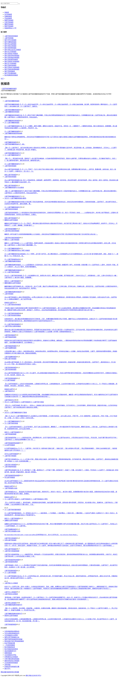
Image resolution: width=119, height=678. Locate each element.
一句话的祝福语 (9, 645)
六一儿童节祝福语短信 (11, 259)
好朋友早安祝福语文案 (11, 666)
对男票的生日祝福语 (11, 657)
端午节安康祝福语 (10, 73)
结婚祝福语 (8, 16)
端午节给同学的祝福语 (11, 55)
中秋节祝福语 (8, 22)
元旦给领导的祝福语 (11, 662)
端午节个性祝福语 (10, 63)
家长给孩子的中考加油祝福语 (14, 641)
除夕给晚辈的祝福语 (11, 75)
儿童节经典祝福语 (10, 367)
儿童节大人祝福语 (10, 592)
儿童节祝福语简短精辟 (11, 443)
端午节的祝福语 (9, 71)
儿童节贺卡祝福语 (10, 464)
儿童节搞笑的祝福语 (11, 36)
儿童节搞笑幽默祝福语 (9, 88)
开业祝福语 (8, 18)
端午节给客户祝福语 (11, 53)
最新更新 (10, 672)
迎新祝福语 (8, 653)
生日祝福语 (8, 14)
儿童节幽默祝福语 (10, 142)
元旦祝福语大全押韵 (11, 635)
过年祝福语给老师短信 (11, 631)
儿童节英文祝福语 (10, 538)
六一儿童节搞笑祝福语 (11, 313)
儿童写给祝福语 (9, 335)
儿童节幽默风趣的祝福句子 (13, 613)
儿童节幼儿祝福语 (10, 603)
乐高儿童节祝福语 (10, 549)
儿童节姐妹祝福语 (10, 346)
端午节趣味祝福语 (10, 42)
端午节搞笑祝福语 (10, 65)
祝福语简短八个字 (10, 28)
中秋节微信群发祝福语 (11, 659)
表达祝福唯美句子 (10, 651)
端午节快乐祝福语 (10, 46)
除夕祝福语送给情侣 (11, 649)
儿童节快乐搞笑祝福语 (11, 237)
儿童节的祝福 (8, 38)
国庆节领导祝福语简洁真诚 (13, 639)
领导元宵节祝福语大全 (11, 637)
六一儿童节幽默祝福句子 (12, 164)
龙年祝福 (7, 664)
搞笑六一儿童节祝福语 (11, 281)
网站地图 (4, 672)
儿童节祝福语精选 (10, 624)
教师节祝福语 (8, 20)
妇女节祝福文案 (9, 643)
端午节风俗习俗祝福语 (11, 67)
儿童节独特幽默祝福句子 (12, 153)
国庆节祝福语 (8, 26)
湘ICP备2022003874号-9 (33, 675)
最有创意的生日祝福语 (11, 660)
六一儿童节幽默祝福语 (11, 131)
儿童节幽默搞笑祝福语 (11, 120)
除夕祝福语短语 (9, 647)
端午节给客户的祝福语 (11, 61)
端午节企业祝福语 (10, 44)
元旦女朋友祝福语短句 (11, 633)
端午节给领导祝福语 (11, 59)
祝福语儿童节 (8, 302)
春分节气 (7, 668)
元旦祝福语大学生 (10, 655)
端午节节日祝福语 (10, 40)
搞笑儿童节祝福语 (10, 174)
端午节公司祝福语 (10, 51)
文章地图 (16, 672)
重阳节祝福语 (8, 24)
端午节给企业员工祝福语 (12, 49)
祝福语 (6, 12)
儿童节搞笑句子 (9, 400)
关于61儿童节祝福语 (11, 454)
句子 (2, 78)
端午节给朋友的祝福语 (11, 57)
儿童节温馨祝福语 (10, 356)
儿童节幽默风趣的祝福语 (12, 270)
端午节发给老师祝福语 (11, 69)
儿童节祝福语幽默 (10, 229)
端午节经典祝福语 (10, 48)
